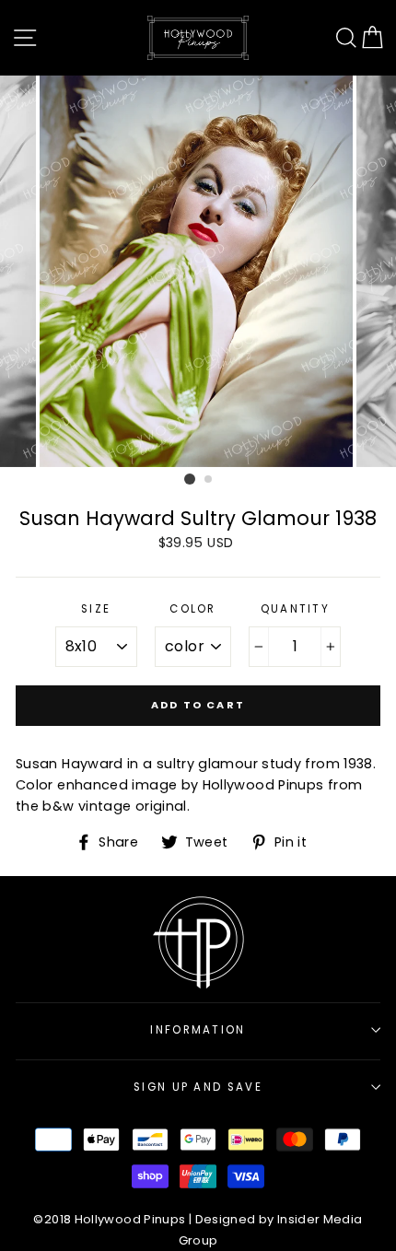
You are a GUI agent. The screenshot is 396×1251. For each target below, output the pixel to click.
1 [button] (189, 479)
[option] (198, 271)
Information (197, 1030)
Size (96, 609)
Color (192, 609)
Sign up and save (198, 1087)
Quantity (296, 609)
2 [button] (209, 480)
